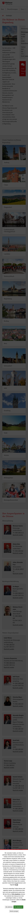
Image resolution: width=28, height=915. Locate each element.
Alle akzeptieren (18, 907)
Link (17, 885)
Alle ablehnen (9, 907)
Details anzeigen (14, 911)
